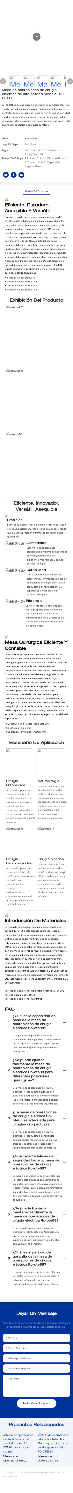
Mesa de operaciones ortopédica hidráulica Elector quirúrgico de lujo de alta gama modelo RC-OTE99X (52, 1459)
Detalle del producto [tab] (36, 191)
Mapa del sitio (10, 1476)
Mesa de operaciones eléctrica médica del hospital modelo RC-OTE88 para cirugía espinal (18, 1459)
